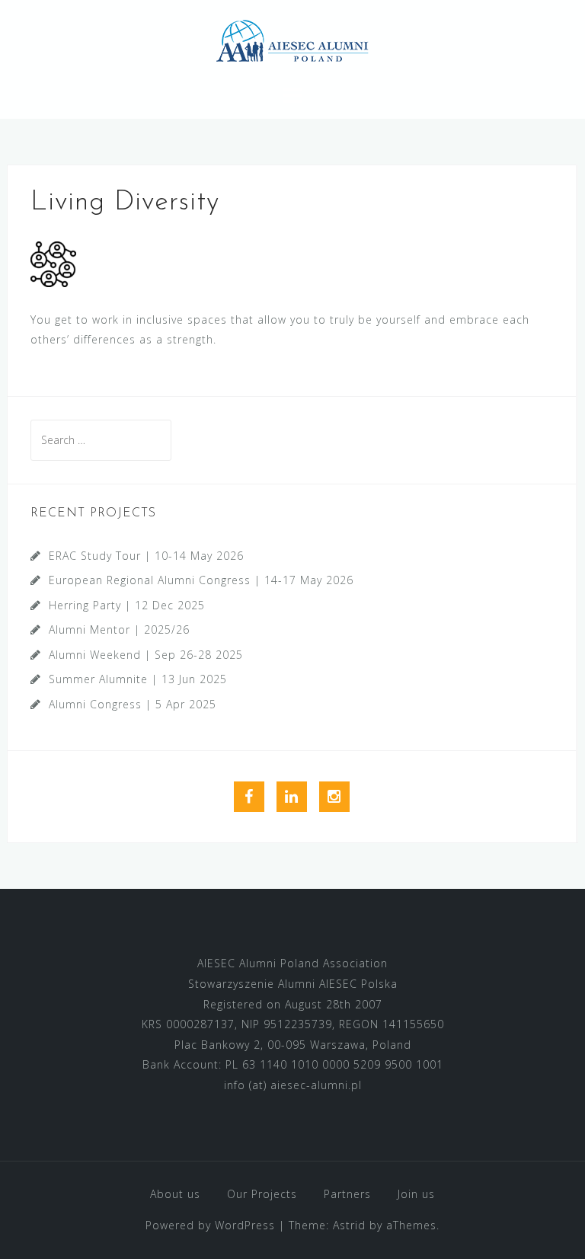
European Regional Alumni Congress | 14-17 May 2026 (201, 580)
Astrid (349, 1225)
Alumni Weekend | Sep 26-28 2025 (146, 654)
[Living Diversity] (53, 262)
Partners (347, 1194)
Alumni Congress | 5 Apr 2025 (132, 704)
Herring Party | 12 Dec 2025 (127, 605)
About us (175, 1194)
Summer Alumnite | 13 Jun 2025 (138, 679)
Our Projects (262, 1194)
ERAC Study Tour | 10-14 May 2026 (146, 555)
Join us (416, 1194)
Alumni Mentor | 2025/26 (119, 629)
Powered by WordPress (210, 1225)
